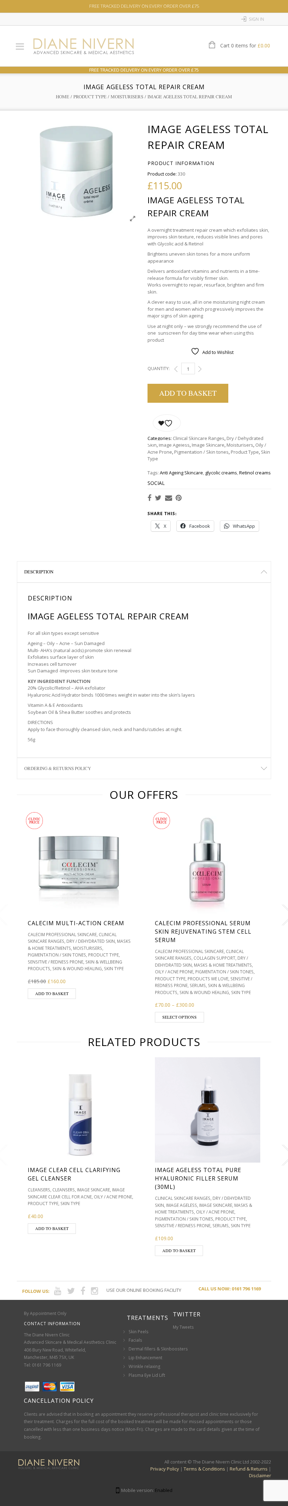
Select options (179, 1017)
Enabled (163, 1490)
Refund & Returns (249, 1469)
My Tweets (183, 1327)
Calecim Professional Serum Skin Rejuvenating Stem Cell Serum (203, 931)
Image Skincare (208, 445)
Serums (198, 985)
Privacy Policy (164, 1469)
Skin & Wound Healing (77, 969)
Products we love (208, 979)
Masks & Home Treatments (223, 965)
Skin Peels (139, 1332)
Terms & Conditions (204, 1469)
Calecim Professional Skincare (62, 935)
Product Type (89, 96)
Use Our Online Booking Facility (143, 1290)
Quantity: (159, 368)
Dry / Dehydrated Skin (90, 941)
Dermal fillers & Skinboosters (158, 1349)
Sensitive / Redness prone (55, 962)
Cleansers (39, 1190)
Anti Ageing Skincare (181, 472)
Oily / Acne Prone (174, 972)
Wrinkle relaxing (145, 1366)
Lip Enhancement (145, 1358)
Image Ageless (174, 445)
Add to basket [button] (51, 993)
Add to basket (188, 393)
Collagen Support (214, 958)
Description (38, 571)
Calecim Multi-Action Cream (76, 923)
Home (62, 96)
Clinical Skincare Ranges (198, 438)
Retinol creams (255, 472)
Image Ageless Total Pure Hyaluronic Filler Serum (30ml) (198, 1178)
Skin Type (114, 969)
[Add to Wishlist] (167, 423)
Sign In (256, 19)
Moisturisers (127, 96)
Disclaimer (260, 1475)
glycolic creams (221, 472)
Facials (135, 1340)
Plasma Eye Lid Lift (147, 1375)
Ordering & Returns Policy (57, 768)
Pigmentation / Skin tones (201, 452)
